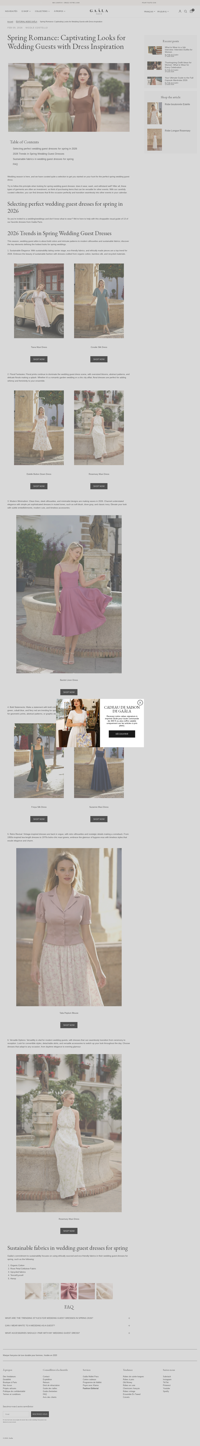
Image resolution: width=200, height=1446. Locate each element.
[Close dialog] (140, 702)
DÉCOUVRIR (122, 734)
